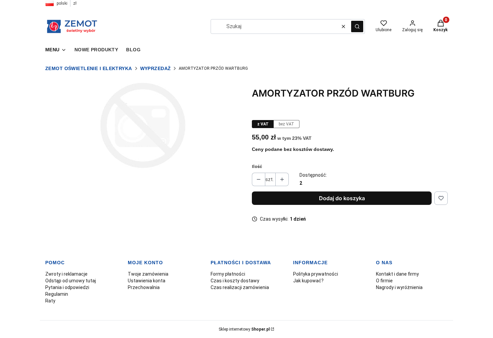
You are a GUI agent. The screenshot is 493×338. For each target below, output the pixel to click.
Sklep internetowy (244, 329)
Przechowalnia (144, 287)
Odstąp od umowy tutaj (70, 280)
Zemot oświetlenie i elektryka (88, 68)
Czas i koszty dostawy (235, 280)
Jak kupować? (308, 280)
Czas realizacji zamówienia (240, 287)
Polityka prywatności (315, 274)
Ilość (257, 166)
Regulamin (56, 294)
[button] (357, 26)
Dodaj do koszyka (342, 198)
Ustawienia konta (146, 280)
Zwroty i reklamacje (66, 274)
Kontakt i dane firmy (397, 274)
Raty (50, 300)
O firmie (384, 280)
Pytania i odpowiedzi (67, 287)
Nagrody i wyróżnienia (399, 287)
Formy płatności (228, 274)
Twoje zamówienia (148, 274)
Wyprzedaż (155, 68)
